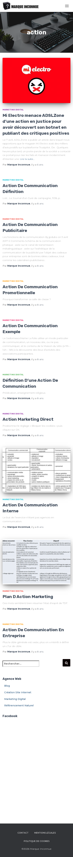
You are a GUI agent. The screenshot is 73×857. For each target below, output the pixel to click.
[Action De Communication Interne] (36, 470)
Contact (23, 832)
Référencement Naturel (19, 705)
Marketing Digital (13, 109)
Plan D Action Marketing (28, 596)
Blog (7, 685)
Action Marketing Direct (28, 419)
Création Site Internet (17, 692)
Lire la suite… (27, 159)
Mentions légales (45, 832)
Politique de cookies (36, 841)
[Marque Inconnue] (22, 6)
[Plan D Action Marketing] (36, 561)
